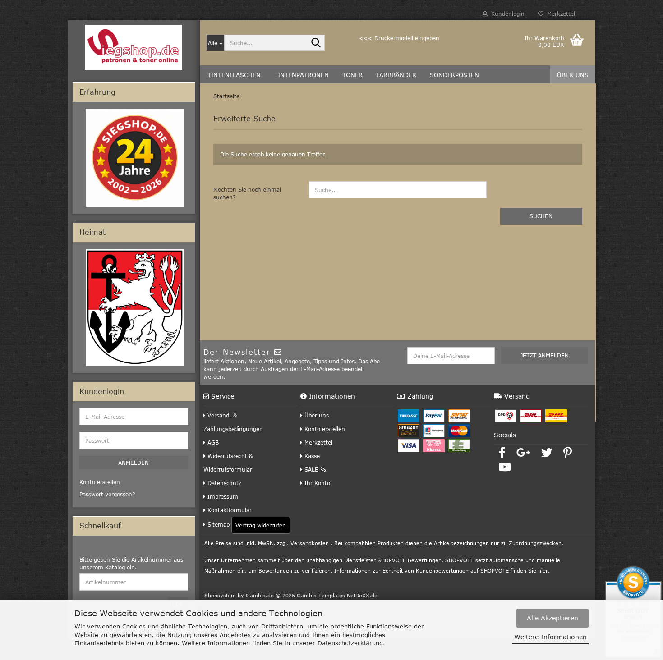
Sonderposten (454, 74)
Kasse (311, 456)
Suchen (540, 216)
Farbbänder (396, 74)
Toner (352, 74)
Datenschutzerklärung (350, 642)
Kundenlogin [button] (506, 13)
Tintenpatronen (301, 74)
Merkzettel (559, 13)
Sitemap (218, 524)
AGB (212, 442)
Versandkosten (309, 543)
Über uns (573, 74)
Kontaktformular (229, 510)
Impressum (222, 496)
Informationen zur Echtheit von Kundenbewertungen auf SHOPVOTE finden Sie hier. (442, 570)
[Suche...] (316, 43)
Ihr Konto (316, 483)
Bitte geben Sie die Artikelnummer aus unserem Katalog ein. (131, 563)
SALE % (314, 469)
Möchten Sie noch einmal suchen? (247, 193)
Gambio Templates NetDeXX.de (337, 595)
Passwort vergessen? (107, 494)
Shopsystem (220, 595)
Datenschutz (223, 483)
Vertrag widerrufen (260, 525)
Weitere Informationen (550, 637)
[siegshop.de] (133, 47)
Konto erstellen (324, 429)
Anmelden (133, 462)
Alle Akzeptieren (552, 618)
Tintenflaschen (234, 74)
